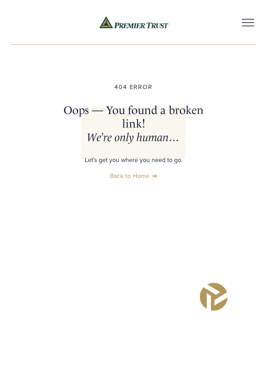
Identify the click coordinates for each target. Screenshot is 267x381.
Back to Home (129, 175)
